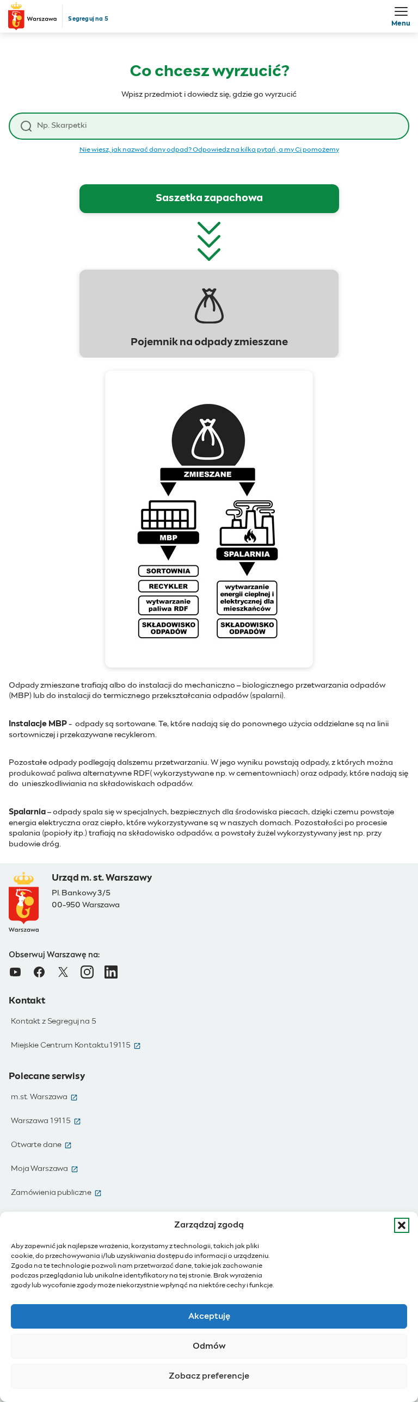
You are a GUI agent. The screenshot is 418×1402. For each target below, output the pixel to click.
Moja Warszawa (44, 1169)
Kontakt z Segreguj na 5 (53, 1021)
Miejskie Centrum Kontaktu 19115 (76, 1045)
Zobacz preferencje (209, 1376)
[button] (401, 1225)
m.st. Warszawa (44, 1097)
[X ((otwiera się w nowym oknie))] (63, 972)
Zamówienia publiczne (56, 1193)
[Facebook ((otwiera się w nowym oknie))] (39, 972)
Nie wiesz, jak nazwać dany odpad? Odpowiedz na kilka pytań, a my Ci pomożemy (209, 150)
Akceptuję (209, 1316)
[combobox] (217, 125)
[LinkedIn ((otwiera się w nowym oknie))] (111, 972)
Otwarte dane (41, 1145)
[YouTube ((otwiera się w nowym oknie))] (15, 972)
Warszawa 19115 (46, 1121)
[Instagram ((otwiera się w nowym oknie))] (87, 972)
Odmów (209, 1346)
